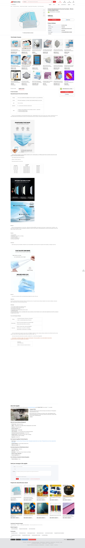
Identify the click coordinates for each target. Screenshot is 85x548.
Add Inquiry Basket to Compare (28, 32)
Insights (61, 542)
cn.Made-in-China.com (51, 543)
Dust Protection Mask (41, 6)
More (11, 536)
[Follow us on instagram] (70, 539)
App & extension (63, 4)
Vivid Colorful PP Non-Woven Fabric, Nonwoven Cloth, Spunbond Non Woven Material (68, 516)
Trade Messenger (24, 539)
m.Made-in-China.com (44, 543)
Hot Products (24, 542)
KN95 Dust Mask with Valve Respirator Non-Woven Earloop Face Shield (47, 66)
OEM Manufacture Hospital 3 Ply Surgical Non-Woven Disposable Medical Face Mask (26, 50)
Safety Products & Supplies (23, 6)
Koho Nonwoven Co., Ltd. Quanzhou (55, 11)
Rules (74, 4)
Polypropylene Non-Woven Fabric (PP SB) (55, 515)
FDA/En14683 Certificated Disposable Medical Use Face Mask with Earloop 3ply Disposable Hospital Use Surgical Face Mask (15, 50)
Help (58, 4)
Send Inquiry (54, 19)
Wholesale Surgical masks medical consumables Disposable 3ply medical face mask (26, 66)
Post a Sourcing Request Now (35, 478)
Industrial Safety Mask (14, 528)
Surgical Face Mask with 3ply (36, 65)
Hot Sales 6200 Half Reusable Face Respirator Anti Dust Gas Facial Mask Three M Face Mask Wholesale (37, 50)
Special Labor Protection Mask (32, 6)
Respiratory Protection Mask (23, 528)
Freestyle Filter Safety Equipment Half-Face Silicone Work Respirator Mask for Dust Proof (58, 66)
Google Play (18, 539)
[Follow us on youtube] (71, 539)
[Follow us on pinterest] (72, 539)
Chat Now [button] (68, 19)
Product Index (57, 542)
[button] (51, 1)
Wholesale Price (48, 542)
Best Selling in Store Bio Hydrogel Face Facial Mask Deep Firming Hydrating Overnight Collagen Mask (48, 50)
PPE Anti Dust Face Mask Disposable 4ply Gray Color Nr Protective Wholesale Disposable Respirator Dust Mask (26, 82)
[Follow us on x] (68, 539)
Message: (14, 471)
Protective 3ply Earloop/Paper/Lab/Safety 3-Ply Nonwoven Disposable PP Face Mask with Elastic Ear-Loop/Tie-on (69, 82)
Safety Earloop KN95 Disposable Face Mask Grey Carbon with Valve (58, 50)
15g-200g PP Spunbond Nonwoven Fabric (42, 515)
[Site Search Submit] (54, 2)
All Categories (14, 4)
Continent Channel (53, 542)
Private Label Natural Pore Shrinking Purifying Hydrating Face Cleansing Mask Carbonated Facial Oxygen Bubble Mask (15, 82)
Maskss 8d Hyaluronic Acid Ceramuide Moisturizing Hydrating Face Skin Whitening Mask (15, 66)
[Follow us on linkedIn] (73, 539)
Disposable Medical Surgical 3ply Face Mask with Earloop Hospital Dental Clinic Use (58, 82)
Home (11, 6)
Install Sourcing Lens (33, 539)
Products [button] (24, 1)
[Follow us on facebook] (67, 539)
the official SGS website (31, 407)
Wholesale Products (42, 542)
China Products (29, 542)
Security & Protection (16, 6)
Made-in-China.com (38, 543)
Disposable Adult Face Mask (26, 535)
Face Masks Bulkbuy (45, 535)
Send (17, 478)
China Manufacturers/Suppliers (35, 542)
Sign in (73, 2)
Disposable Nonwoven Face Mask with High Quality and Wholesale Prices (69, 66)
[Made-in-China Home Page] (15, 2)
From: (14, 466)
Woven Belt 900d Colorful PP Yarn (28, 515)
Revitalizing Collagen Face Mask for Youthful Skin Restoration (48, 82)
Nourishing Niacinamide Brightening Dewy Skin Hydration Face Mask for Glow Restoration (68, 50)
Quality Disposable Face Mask (36, 535)
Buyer (54, 4)
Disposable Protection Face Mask (15, 535)
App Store (13, 539)
